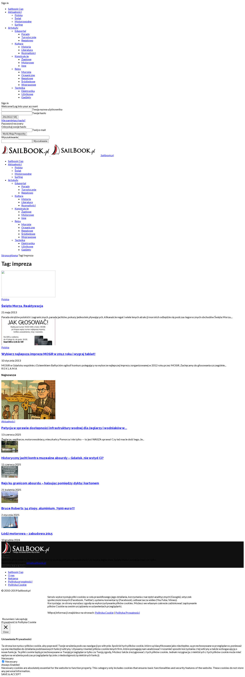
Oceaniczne (28, 75)
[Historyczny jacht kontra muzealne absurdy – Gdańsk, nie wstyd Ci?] (9, 451)
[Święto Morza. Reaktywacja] (28, 296)
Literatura (27, 49)
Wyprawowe (28, 84)
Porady (25, 34)
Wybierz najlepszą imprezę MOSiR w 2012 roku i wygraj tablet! (48, 354)
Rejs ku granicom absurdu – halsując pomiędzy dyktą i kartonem (50, 483)
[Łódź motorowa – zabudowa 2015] (9, 526)
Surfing (19, 24)
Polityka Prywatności (127, 612)
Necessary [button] (7, 658)
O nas (11, 575)
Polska (18, 15)
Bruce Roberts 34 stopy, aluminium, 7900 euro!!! (38, 508)
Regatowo (27, 40)
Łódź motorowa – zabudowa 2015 (26, 533)
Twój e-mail (39, 129)
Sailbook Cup (15, 8)
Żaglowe (26, 59)
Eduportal (20, 30)
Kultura (19, 43)
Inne (23, 65)
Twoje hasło (39, 113)
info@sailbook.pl (36, 562)
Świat (18, 18)
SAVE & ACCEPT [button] (11, 674)
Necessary (11, 661)
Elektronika (28, 90)
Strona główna (9, 255)
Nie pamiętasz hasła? (13, 120)
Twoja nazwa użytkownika (47, 109)
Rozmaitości (28, 53)
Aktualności (15, 11)
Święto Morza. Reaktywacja (22, 306)
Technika (20, 87)
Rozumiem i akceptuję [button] (14, 618)
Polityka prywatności (20, 581)
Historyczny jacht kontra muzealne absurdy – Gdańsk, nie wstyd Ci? (52, 458)
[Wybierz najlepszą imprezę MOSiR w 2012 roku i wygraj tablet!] (28, 344)
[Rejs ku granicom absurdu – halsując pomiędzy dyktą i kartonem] (9, 476)
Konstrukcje (22, 56)
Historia (26, 46)
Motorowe (27, 62)
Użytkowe (27, 94)
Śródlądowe (28, 81)
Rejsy (18, 68)
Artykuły (13, 27)
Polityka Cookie (17, 584)
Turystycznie (28, 37)
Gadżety (26, 97)
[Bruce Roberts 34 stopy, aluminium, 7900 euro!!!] (9, 501)
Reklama (13, 578)
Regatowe (27, 78)
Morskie (26, 72)
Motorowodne (23, 21)
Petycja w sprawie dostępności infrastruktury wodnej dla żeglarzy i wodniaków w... (64, 428)
